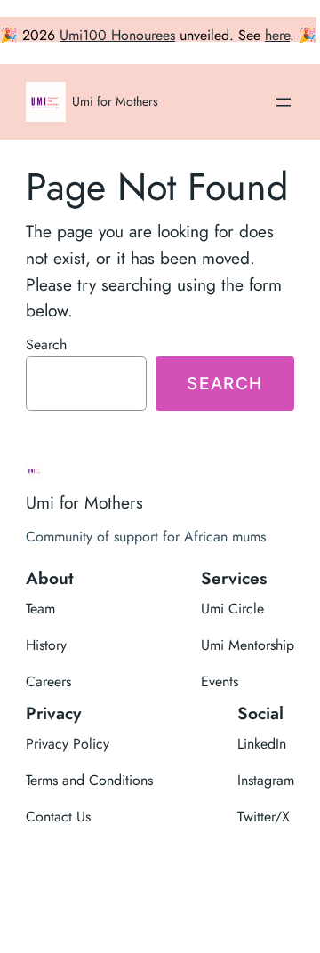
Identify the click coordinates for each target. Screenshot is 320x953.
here (277, 35)
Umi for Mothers (115, 101)
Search (46, 344)
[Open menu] (283, 102)
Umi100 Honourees (117, 35)
